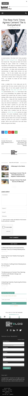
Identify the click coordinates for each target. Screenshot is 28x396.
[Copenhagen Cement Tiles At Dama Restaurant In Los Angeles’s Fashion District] (5, 174)
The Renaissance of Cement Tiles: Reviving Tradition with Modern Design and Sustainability (13, 273)
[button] (26, 13)
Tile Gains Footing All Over (10, 60)
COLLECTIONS (7, 388)
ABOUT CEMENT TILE (7, 391)
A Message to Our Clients (18, 166)
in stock (16, 91)
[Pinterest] (17, 330)
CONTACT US (5, 394)
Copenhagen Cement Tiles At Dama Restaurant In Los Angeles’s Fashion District (18, 174)
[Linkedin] (13, 330)
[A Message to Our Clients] (5, 167)
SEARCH (11, 394)
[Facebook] (7, 330)
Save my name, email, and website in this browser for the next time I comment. (13, 220)
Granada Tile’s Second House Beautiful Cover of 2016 (7, 142)
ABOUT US (7, 392)
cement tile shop (11, 112)
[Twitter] (20, 330)
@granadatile (14, 314)
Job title (4, 357)
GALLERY (10, 389)
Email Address (6, 341)
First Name (5, 347)
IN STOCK (4, 389)
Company (5, 352)
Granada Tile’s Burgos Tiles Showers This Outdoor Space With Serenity (21, 143)
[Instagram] (10, 330)
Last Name (5, 362)
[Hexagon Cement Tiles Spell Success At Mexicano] (5, 181)
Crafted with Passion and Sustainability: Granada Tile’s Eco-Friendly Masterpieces (13, 248)
